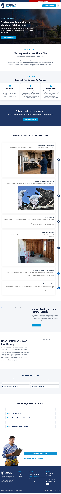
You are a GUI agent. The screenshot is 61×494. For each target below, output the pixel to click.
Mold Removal (32, 478)
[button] (58, 5)
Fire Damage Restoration (34, 476)
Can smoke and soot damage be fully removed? (19, 417)
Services (5, 14)
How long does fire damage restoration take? (18, 426)
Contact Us (21, 478)
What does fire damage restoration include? (18, 409)
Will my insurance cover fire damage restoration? (19, 422)
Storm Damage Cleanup (34, 481)
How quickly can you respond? (15, 413)
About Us (20, 476)
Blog (19, 481)
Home (2, 14)
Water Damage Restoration (34, 474)
